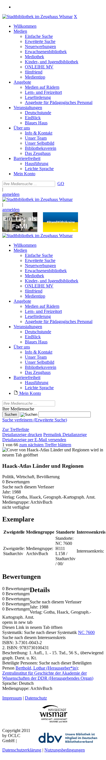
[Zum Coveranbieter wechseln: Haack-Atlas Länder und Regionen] (45, 449)
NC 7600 (86, 632)
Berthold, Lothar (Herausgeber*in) (46, 668)
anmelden (11, 194)
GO (60, 183)
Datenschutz (36, 698)
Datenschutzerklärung (21, 750)
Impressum (12, 698)
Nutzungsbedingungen (64, 750)
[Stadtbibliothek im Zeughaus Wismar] (37, 16)
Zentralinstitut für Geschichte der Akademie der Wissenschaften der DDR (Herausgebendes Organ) (47, 676)
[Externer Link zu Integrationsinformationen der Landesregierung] (60, 230)
